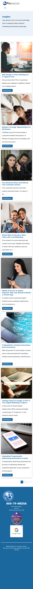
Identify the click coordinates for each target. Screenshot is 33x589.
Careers (25, 548)
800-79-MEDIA (16, 503)
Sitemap (20, 548)
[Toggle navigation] (5, 7)
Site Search (6, 548)
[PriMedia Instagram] (16, 552)
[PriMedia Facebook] (13, 552)
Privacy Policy (13, 548)
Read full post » (7, 90)
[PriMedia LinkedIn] (20, 552)
